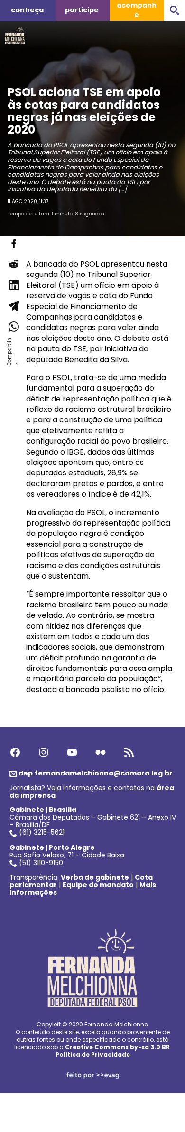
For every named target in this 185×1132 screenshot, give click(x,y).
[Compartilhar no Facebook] (13, 243)
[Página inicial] (15, 33)
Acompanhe (137, 9)
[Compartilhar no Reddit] (13, 264)
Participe (82, 10)
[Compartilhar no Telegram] (13, 305)
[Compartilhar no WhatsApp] (13, 326)
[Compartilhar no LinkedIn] (13, 285)
